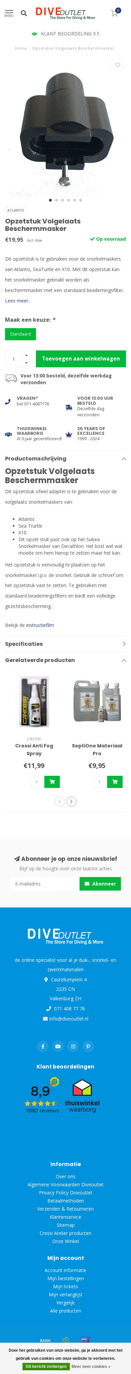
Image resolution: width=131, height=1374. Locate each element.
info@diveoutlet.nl (68, 1018)
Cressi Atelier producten (65, 1233)
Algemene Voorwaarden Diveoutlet (66, 1184)
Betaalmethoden (65, 1200)
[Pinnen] (85, 1340)
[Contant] (65, 1340)
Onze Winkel (65, 1241)
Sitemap (66, 1225)
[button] (50, 200)
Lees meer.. (17, 300)
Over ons (66, 1176)
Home (21, 48)
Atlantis (15, 210)
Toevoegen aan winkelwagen (81, 358)
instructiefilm (40, 625)
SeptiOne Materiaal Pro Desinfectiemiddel (97, 753)
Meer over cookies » (91, 1366)
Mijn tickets (65, 1286)
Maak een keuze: (30, 319)
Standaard (20, 334)
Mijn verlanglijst (66, 1294)
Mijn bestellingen (65, 1278)
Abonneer (103, 883)
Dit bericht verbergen (46, 1366)
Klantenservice (65, 1217)
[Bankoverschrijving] (45, 1340)
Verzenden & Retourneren (65, 1209)
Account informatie (65, 1270)
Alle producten (65, 1310)
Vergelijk (65, 1302)
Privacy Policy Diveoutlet (65, 1192)
